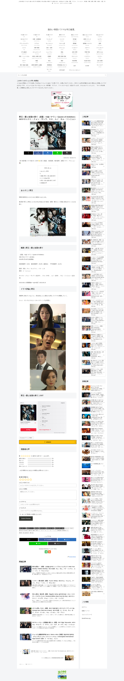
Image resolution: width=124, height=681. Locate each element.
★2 (34, 530)
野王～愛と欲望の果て (25, 532)
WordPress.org (86, 618)
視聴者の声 (44, 183)
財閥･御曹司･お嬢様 (60, 528)
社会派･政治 (43, 528)
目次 (45, 168)
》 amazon (48, 442)
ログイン (84, 607)
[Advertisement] (62, 16)
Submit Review (26, 518)
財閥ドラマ (66, 530)
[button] (105, 75)
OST (72, 528)
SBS (31, 530)
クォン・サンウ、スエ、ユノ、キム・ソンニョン (47, 530)
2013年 (68, 528)
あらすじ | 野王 (45, 171)
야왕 (32, 532)
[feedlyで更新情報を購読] (46, 551)
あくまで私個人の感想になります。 (32, 514)
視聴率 (60, 530)
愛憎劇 (37, 528)
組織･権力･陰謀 (51, 528)
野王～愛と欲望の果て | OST (48, 180)
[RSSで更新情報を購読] (49, 551)
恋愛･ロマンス (30, 528)
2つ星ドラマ (23, 528)
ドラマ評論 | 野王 (45, 178)
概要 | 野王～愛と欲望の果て (48, 176)
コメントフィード (87, 614)
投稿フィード (86, 611)
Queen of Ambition (24, 530)
